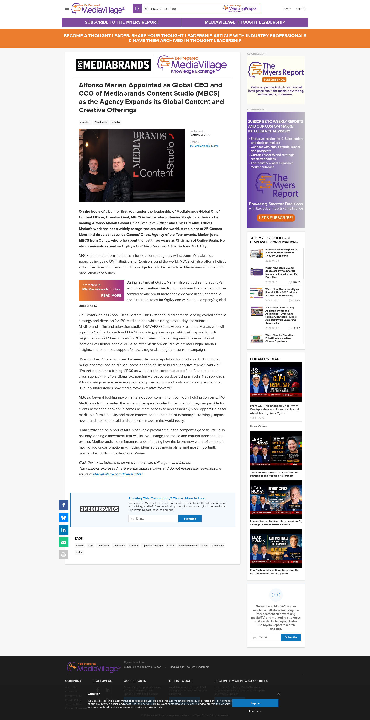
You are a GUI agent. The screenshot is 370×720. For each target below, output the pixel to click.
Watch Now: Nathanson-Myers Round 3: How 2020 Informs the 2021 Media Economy (282, 292)
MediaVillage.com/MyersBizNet (117, 474)
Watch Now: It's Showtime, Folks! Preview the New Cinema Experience (280, 338)
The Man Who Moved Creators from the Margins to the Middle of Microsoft (274, 474)
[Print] (63, 554)
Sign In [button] (286, 8)
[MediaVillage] (98, 8)
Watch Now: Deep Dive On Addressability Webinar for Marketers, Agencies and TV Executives (281, 272)
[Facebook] (63, 505)
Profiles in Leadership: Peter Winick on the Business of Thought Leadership (281, 252)
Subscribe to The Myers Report (121, 22)
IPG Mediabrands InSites (204, 145)
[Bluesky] (63, 517)
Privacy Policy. (156, 707)
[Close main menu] (278, 694)
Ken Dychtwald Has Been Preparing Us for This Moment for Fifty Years (274, 572)
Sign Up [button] (301, 8)
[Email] (63, 542)
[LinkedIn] (63, 530)
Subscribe (190, 518)
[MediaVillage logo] (94, 667)
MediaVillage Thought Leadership (245, 22)
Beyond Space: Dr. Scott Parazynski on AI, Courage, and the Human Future (276, 523)
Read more (255, 711)
